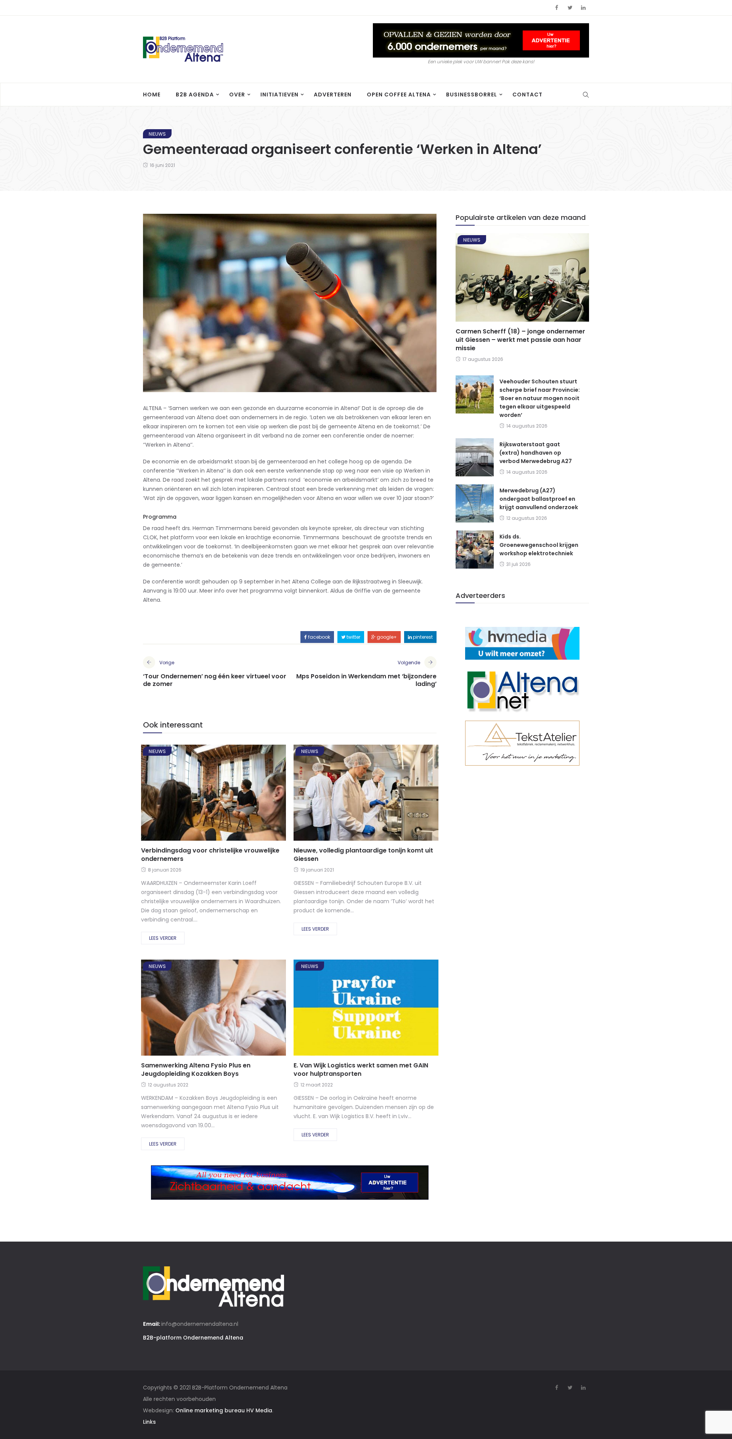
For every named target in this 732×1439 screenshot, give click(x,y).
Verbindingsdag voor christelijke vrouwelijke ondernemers (210, 854)
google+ (386, 637)
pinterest (422, 637)
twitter (352, 637)
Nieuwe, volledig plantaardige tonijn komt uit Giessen (363, 854)
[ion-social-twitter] (570, 7)
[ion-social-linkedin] (583, 7)
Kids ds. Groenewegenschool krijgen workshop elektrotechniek (538, 545)
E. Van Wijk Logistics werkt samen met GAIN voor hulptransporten (361, 1069)
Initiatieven (279, 94)
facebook (318, 637)
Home (152, 94)
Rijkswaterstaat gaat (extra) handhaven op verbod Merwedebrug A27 (535, 453)
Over (237, 94)
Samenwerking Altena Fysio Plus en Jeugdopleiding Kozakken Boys (195, 1069)
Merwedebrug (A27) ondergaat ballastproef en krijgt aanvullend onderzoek (538, 499)
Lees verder (163, 938)
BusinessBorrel (471, 94)
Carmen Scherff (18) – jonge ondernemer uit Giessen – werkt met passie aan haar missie (520, 340)
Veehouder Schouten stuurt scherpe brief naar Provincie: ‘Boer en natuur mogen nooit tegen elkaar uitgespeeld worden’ (539, 398)
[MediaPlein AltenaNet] (522, 690)
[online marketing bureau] (522, 643)
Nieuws (157, 134)
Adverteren (333, 94)
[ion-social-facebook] (556, 7)
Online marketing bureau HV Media (223, 1410)
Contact (527, 94)
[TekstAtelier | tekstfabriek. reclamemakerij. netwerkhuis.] (522, 743)
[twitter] (205, 795)
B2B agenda (195, 94)
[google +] (227, 795)
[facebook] (185, 795)
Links (149, 1422)
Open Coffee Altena (399, 94)
